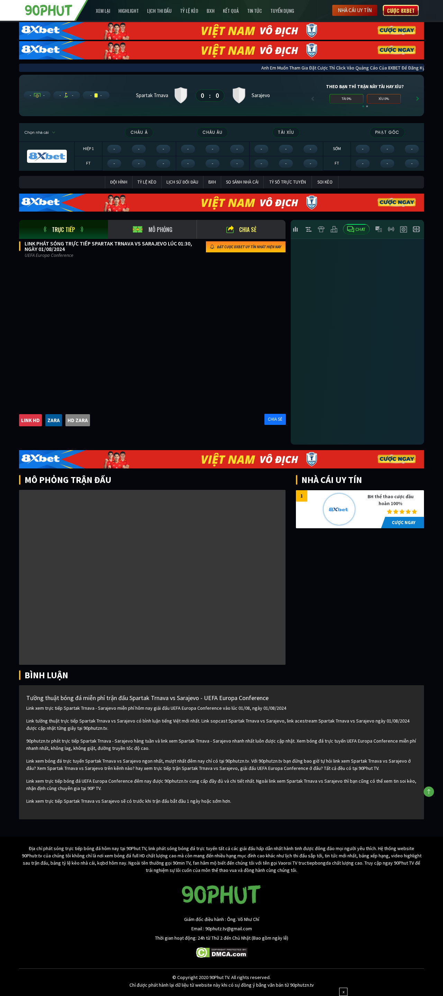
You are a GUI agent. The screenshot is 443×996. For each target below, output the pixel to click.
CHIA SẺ (275, 419)
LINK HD (30, 420)
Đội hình (118, 182)
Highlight (128, 10)
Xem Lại (103, 10)
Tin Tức (254, 10)
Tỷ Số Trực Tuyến (287, 182)
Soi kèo (325, 182)
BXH (211, 10)
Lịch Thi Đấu (159, 10)
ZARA (53, 420)
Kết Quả (231, 10)
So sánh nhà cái (242, 182)
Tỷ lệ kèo (189, 10)
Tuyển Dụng (282, 10)
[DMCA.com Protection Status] (221, 952)
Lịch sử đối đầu (182, 182)
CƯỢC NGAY (403, 522)
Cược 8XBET (401, 10)
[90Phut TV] (49, 10)
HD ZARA (77, 420)
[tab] (63, 229)
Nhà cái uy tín (355, 10)
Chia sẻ (247, 229)
